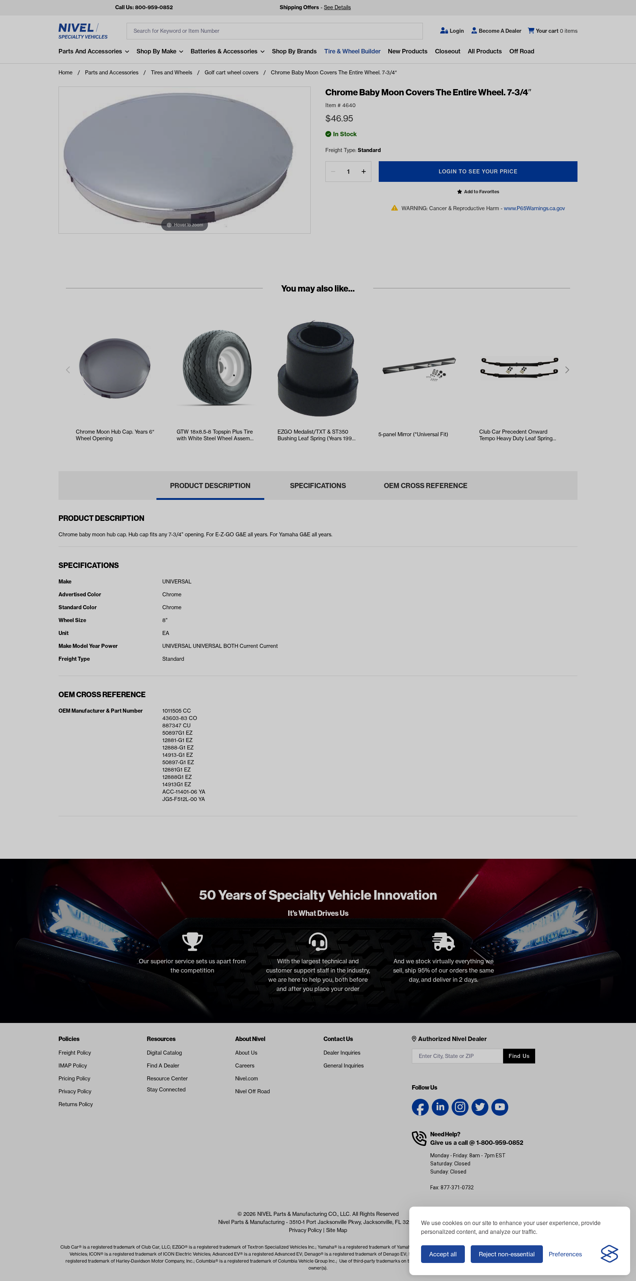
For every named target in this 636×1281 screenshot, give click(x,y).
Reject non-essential (507, 1254)
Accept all (443, 1254)
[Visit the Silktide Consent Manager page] (609, 1254)
